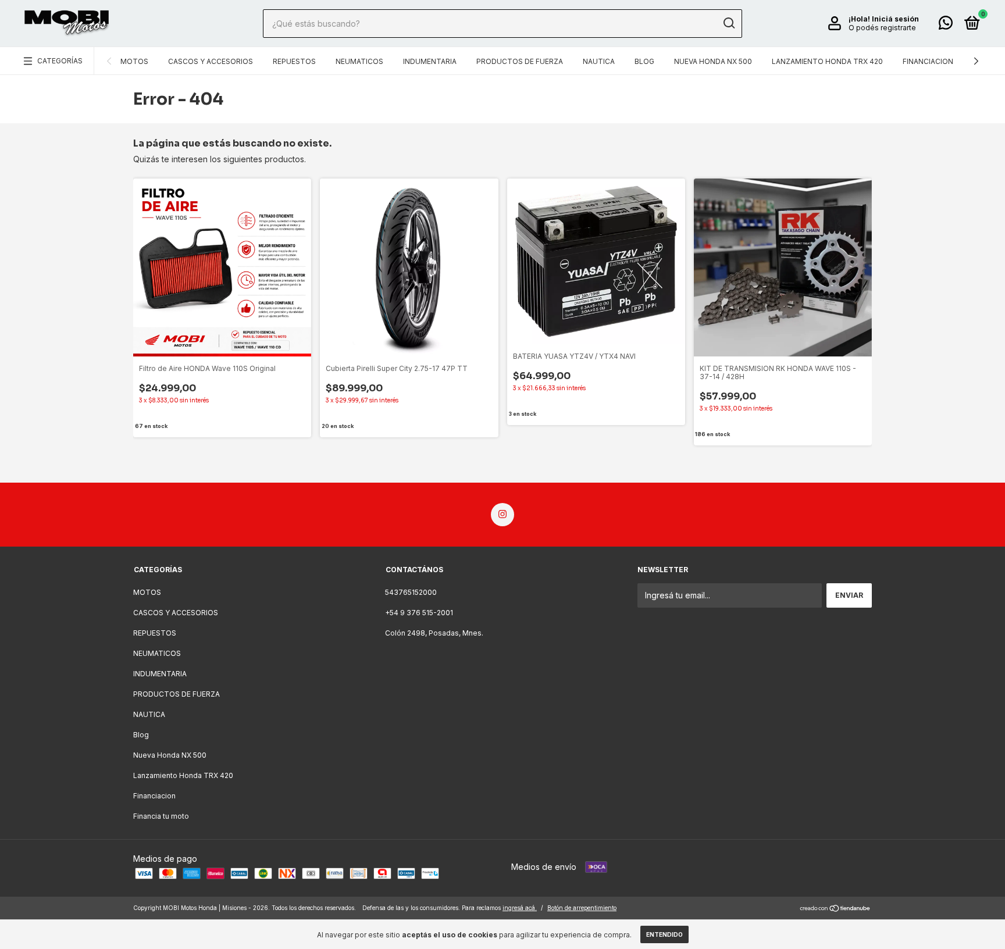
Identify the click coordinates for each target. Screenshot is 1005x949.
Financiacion (928, 61)
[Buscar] (728, 23)
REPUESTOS (294, 61)
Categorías (60, 60)
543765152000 (411, 592)
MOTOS (134, 61)
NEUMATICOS (359, 61)
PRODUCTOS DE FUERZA (519, 61)
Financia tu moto (161, 816)
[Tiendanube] (835, 909)
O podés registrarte (882, 27)
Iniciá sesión (895, 19)
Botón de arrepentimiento (581, 907)
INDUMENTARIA (430, 61)
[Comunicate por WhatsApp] (945, 25)
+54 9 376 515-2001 (419, 612)
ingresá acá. (519, 907)
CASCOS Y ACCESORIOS (210, 61)
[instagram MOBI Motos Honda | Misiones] (502, 514)
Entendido (664, 934)
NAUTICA (599, 61)
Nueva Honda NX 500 (713, 61)
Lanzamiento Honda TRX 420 (827, 61)
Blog (644, 61)
